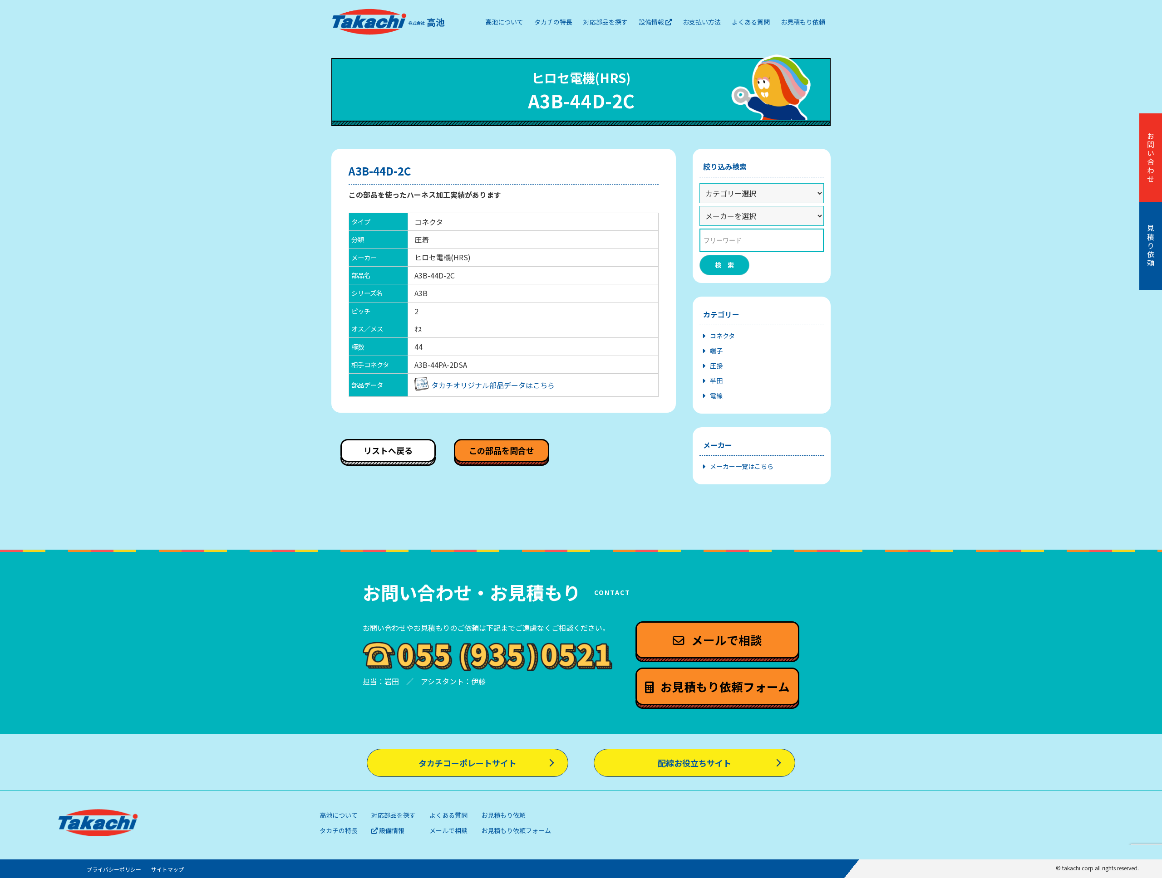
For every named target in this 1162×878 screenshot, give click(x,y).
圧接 (716, 365)
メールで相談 (448, 830)
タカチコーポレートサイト (468, 763)
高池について (339, 814)
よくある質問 (448, 814)
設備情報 (391, 830)
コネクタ (722, 335)
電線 (716, 395)
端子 (716, 350)
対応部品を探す (393, 814)
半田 (716, 380)
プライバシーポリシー (114, 869)
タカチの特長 (339, 830)
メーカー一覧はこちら (741, 466)
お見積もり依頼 (503, 814)
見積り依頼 (1150, 246)
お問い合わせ (1150, 158)
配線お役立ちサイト (694, 763)
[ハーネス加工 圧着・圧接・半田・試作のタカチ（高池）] (388, 22)
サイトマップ (167, 869)
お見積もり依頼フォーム (516, 830)
